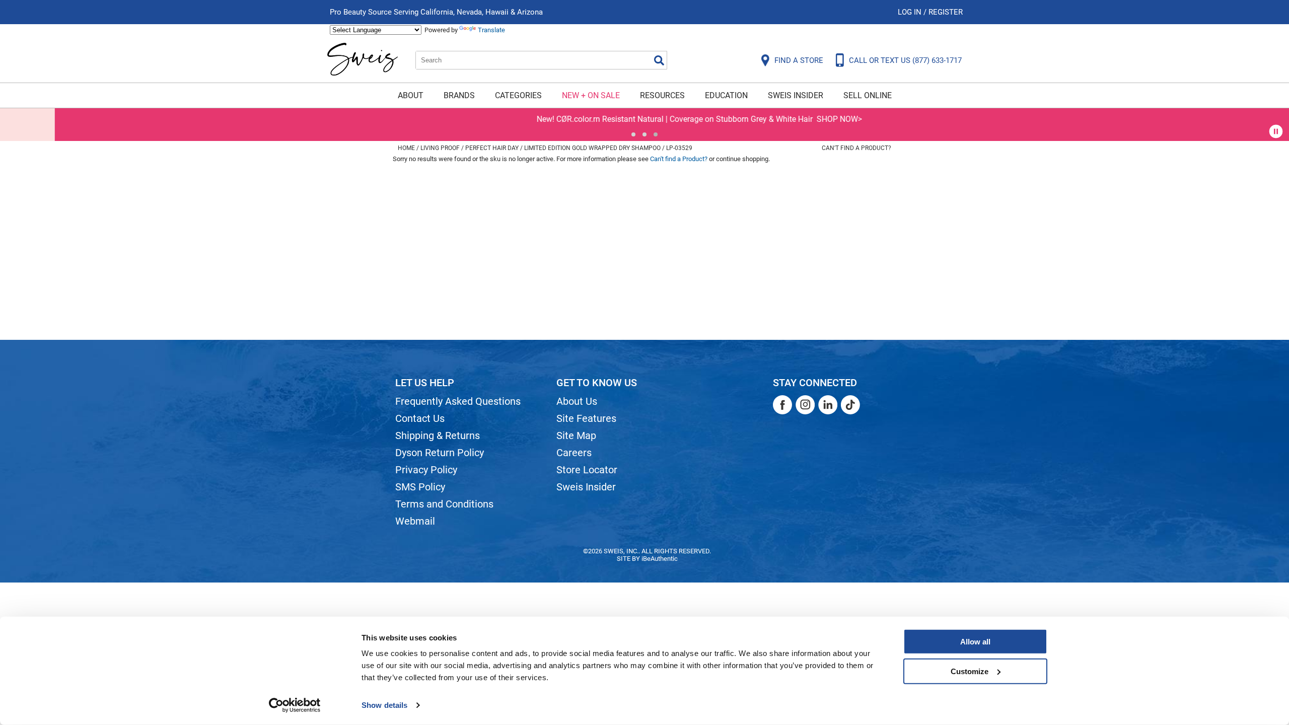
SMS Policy (420, 487)
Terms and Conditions (444, 504)
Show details (384, 705)
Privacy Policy (426, 470)
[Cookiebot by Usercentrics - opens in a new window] (295, 705)
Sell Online (867, 95)
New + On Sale (591, 95)
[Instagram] (805, 404)
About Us (576, 401)
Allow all (975, 641)
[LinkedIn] (827, 404)
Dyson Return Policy (439, 453)
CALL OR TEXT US (905, 60)
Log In (910, 12)
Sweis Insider (795, 95)
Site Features (586, 418)
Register (945, 12)
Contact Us (420, 418)
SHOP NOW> (784, 119)
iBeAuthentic (659, 558)
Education (726, 95)
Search (659, 60)
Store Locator (586, 470)
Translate (491, 30)
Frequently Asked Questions (458, 401)
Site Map (576, 435)
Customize (969, 671)
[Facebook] (782, 404)
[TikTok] (850, 404)
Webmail (415, 521)
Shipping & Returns (437, 435)
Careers (574, 453)
